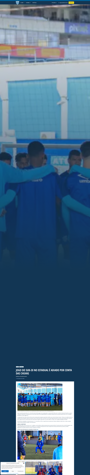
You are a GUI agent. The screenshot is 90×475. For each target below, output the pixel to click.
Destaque (21, 366)
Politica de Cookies (9, 473)
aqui (37, 429)
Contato (71, 2)
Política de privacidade (15, 473)
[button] (23, 463)
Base (17, 366)
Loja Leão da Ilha (64, 2)
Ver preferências (20, 471)
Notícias (34, 2)
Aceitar (5, 471)
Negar (13, 471)
